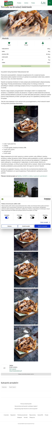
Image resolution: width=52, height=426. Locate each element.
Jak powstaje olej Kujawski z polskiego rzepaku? (26, 406)
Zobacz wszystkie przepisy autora (26, 374)
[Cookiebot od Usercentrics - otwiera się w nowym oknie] (45, 199)
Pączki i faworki (12, 387)
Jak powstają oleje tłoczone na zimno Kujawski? (26, 408)
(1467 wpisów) (12, 369)
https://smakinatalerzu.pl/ (15, 371)
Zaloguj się (32, 417)
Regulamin (13, 415)
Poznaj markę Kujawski (26, 403)
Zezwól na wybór (26, 226)
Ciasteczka (4, 387)
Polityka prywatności (22, 415)
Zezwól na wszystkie (42, 226)
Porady (46, 415)
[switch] (19, 218)
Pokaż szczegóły (44, 222)
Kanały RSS (40, 415)
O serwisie (6, 415)
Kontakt (26, 417)
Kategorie (19, 417)
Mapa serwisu (32, 415)
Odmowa (9, 226)
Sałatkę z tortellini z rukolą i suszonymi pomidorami (32, 176)
